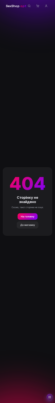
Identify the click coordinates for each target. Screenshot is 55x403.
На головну (27, 216)
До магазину (27, 224)
